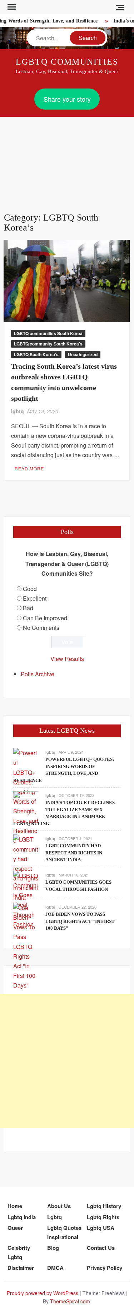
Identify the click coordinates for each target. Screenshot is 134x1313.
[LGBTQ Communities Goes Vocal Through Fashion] (25, 899)
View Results (67, 659)
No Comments (41, 627)
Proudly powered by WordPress (42, 1293)
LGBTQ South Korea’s (36, 354)
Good (30, 589)
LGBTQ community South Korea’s (48, 343)
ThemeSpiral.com (70, 1301)
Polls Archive (37, 674)
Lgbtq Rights (103, 1217)
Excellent (34, 598)
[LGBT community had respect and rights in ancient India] (25, 868)
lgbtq (17, 411)
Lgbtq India (22, 1217)
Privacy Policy (104, 1268)
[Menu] (11, 7)
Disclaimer (21, 1268)
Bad (28, 608)
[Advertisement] (67, 155)
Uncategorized (83, 354)
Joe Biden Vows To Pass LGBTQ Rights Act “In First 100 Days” (80, 921)
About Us (59, 1206)
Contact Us (101, 1248)
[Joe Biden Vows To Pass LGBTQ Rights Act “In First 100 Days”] (25, 945)
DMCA (55, 1268)
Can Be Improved (45, 618)
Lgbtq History (104, 1206)
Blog (53, 1248)
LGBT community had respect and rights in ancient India (73, 852)
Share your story (67, 98)
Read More (29, 468)
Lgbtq (54, 1217)
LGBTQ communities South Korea (48, 333)
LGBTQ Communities (67, 61)
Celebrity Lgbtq (19, 1252)
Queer (15, 1228)
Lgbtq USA (100, 1228)
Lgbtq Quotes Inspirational (64, 1232)
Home (15, 1206)
